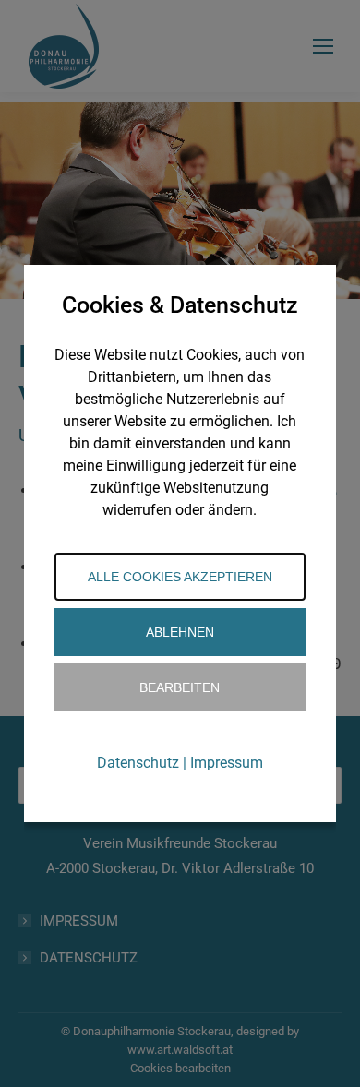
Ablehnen (180, 632)
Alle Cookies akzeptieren (180, 576)
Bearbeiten (179, 687)
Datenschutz (138, 762)
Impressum (226, 762)
